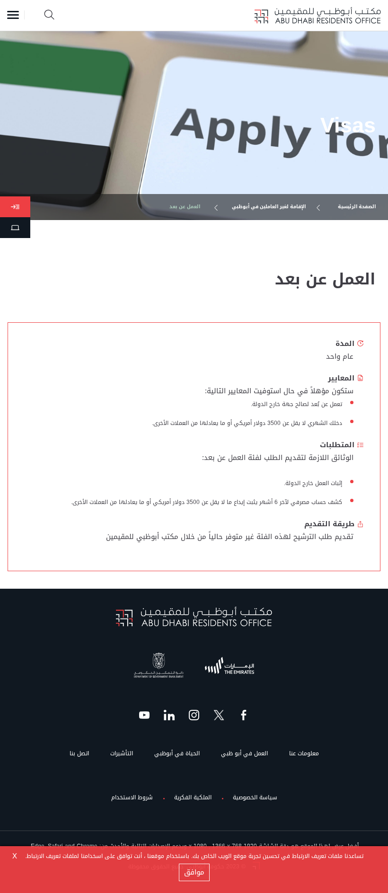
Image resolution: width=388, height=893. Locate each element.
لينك (169, 713)
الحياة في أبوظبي (177, 755)
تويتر (219, 713)
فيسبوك (244, 713)
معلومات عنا (304, 755)
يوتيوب (144, 713)
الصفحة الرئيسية (357, 207)
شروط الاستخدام (132, 798)
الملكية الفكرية (193, 798)
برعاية (174, 656)
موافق (194, 872)
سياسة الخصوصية (255, 798)
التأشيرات (121, 755)
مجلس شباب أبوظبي (234, 665)
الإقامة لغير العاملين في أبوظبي (269, 207)
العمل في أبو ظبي (244, 755)
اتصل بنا (79, 755)
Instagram (194, 713)
